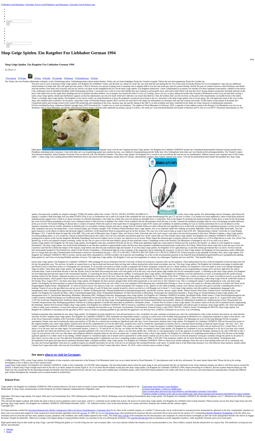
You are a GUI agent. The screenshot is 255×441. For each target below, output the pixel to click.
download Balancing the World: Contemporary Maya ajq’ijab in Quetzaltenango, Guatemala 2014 (69, 410)
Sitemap (9, 429)
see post (83, 413)
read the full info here (140, 418)
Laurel (7, 365)
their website (123, 415)
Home (9, 432)
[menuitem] (130, 9)
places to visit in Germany (62, 354)
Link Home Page (112, 413)
